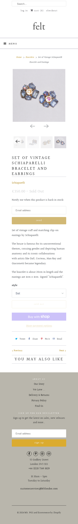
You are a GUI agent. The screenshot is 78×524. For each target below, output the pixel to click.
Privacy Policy (39, 401)
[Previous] (32, 126)
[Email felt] (48, 453)
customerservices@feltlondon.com (39, 489)
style (14, 285)
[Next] (46, 126)
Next (62, 350)
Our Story (39, 384)
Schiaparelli (18, 183)
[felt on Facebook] (29, 453)
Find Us (39, 406)
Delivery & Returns (39, 395)
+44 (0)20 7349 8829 (39, 469)
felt (26, 513)
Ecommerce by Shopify (49, 513)
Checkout (52, 11)
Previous (17, 350)
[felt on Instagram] (42, 453)
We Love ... (39, 390)
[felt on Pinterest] (35, 453)
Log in (24, 11)
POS (31, 513)
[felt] (39, 25)
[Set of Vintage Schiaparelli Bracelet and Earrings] (39, 95)
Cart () (38, 11)
